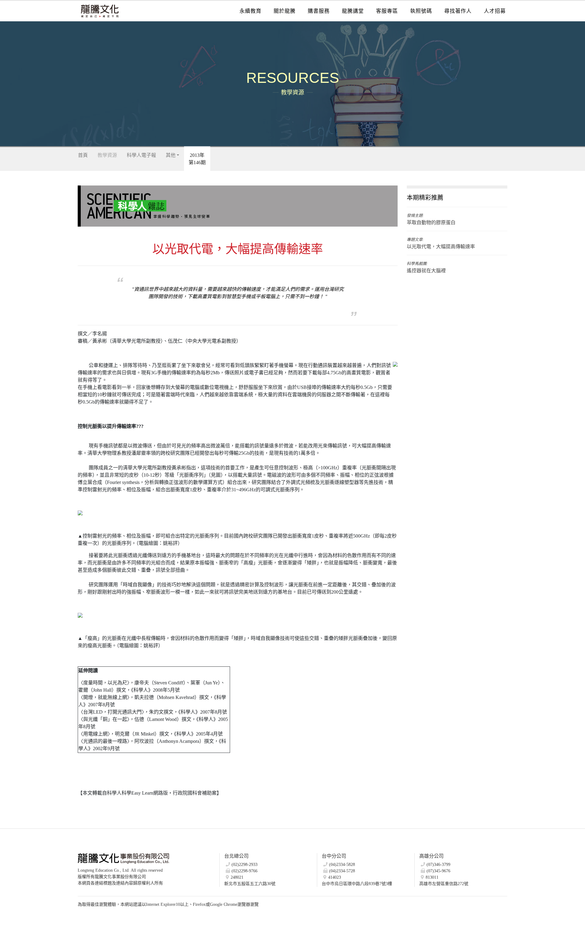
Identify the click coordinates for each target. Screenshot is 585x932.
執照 (421, 11)
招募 (495, 11)
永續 (250, 11)
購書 (319, 11)
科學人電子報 (141, 155)
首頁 (83, 155)
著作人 (458, 11)
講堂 (353, 11)
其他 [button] (171, 155)
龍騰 (285, 11)
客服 (387, 11)
